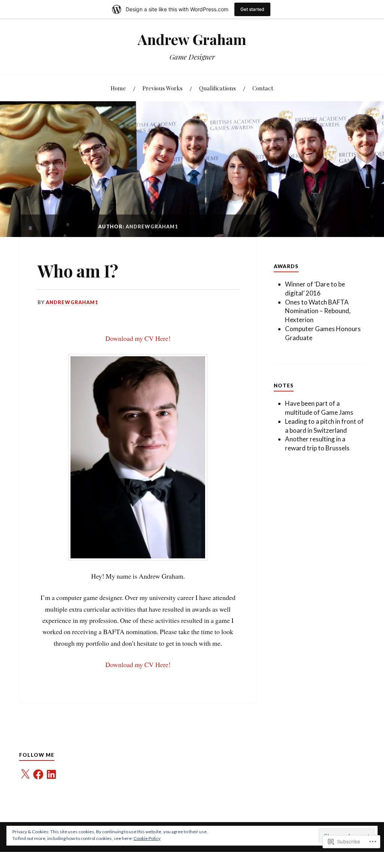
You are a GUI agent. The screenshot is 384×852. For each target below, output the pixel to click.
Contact (262, 88)
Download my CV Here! (138, 338)
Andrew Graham (192, 39)
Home (118, 88)
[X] (25, 774)
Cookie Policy (147, 838)
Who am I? (78, 271)
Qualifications (217, 88)
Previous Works (162, 88)
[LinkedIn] (51, 774)
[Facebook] (38, 774)
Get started (252, 9)
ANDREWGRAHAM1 (72, 302)
